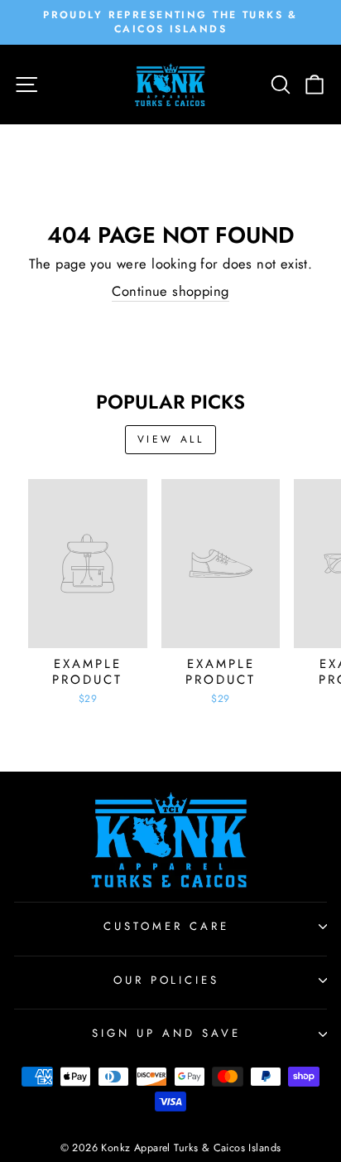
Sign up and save (166, 1033)
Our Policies (166, 980)
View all (170, 439)
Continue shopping (170, 291)
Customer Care (166, 926)
